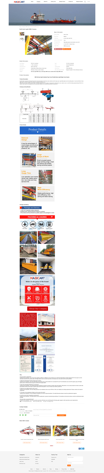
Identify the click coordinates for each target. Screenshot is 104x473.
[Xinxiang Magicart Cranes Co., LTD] (19, 1)
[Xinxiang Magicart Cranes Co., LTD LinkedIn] (83, 448)
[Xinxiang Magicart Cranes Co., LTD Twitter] (81, 448)
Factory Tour (53, 1)
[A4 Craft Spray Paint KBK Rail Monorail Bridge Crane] (76, 430)
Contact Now (67, 49)
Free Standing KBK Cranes (27, 401)
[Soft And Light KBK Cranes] (60, 430)
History (36, 459)
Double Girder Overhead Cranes (24, 459)
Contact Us (71, 1)
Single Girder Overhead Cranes (24, 457)
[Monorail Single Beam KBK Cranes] (43, 430)
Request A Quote (79, 1)
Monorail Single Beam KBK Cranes (43, 439)
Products (38, 1)
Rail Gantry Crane (22, 463)
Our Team (37, 463)
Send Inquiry (61, 415)
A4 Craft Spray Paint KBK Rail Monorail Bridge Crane (76, 440)
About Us (45, 1)
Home (32, 1)
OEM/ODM (53, 459)
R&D (52, 461)
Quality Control (62, 1)
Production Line (53, 457)
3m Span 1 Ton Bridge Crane (48, 401)
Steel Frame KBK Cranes (37, 401)
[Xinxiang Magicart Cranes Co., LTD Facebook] (79, 448)
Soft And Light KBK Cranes (34, 26)
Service (36, 461)
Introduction (37, 457)
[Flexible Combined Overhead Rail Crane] (27, 430)
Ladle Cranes (22, 461)
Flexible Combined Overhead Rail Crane (27, 439)
